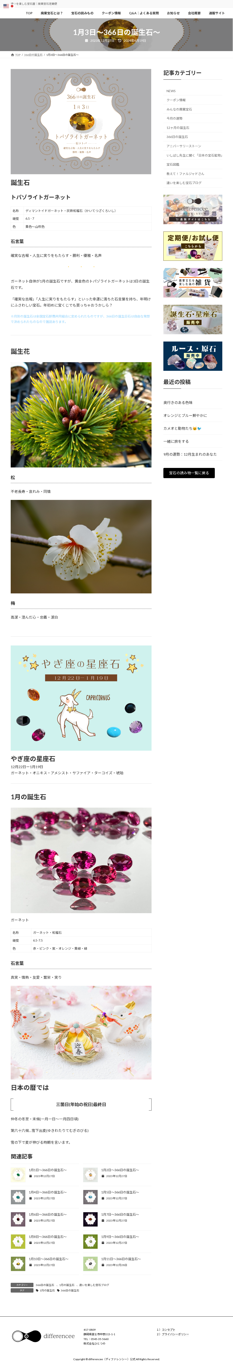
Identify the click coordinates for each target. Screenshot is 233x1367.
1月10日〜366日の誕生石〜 (48, 1259)
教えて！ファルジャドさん (185, 174)
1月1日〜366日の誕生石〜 (48, 1170)
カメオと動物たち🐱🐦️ (182, 428)
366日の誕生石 (45, 1285)
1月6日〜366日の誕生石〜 (48, 1214)
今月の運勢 (174, 118)
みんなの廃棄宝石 (179, 109)
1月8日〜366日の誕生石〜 (48, 1237)
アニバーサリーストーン (184, 146)
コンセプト (168, 1329)
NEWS (171, 91)
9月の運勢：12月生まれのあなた (190, 454)
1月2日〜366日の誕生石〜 (120, 1170)
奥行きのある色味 (177, 402)
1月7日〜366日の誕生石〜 (120, 1214)
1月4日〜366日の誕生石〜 (48, 1192)
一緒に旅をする (176, 441)
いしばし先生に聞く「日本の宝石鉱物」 (194, 155)
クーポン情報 (176, 100)
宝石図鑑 (173, 165)
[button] (189, 473)
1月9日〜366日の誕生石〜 (120, 1237)
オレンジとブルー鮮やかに (185, 415)
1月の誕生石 (66, 1285)
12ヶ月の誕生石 (178, 128)
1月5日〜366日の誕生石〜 (120, 1192)
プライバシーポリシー (175, 1334)
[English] (6, 5)
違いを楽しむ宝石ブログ (94, 1285)
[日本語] (12, 5)
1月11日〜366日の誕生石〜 (121, 1259)
